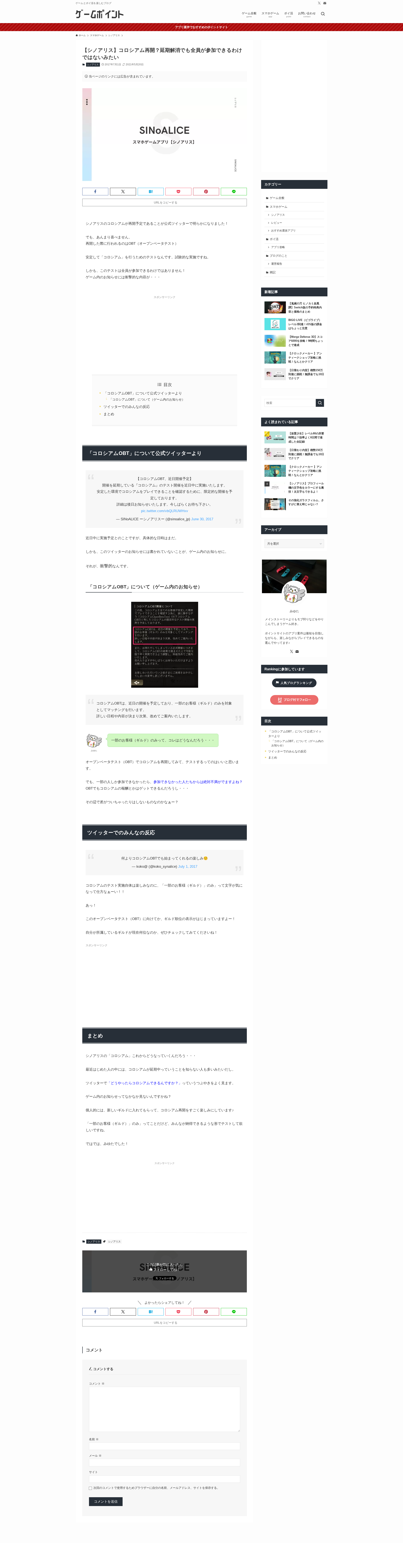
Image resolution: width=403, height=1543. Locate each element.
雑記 (273, 272)
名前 (94, 1439)
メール (95, 1455)
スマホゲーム (278, 206)
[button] (95, 191)
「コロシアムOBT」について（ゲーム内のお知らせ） (147, 399)
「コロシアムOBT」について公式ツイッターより (142, 393)
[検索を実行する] (320, 403)
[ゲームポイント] (100, 14)
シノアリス (93, 64)
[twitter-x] (319, 3)
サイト (93, 1472)
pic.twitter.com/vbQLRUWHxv (164, 511)
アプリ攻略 (278, 247)
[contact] (324, 3)
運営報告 (276, 263)
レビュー (276, 222)
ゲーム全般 (277, 198)
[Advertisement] (164, 330)
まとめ (108, 414)
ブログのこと (278, 255)
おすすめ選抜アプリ (283, 230)
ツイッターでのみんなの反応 (126, 407)
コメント (97, 1383)
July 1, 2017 (187, 867)
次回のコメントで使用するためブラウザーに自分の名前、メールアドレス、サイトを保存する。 (156, 1487)
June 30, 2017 (202, 519)
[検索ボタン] (322, 14)
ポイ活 (274, 239)
